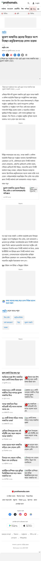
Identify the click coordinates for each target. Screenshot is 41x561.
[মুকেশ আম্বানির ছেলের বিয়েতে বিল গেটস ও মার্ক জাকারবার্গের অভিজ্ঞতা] (34, 189)
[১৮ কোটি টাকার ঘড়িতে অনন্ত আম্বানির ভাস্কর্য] (32, 422)
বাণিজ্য (27, 9)
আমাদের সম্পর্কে (6, 534)
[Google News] (31, 515)
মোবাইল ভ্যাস (20, 504)
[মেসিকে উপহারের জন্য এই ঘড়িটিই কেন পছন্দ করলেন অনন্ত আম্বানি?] (32, 435)
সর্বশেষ (4, 9)
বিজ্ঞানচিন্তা (29, 496)
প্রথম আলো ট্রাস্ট (6, 500)
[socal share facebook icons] (4, 56)
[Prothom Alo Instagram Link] (21, 515)
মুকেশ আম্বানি (29, 322)
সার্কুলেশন (24, 534)
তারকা (6, 328)
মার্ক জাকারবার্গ (8, 322)
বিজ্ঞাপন (16, 534)
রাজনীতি (17, 9)
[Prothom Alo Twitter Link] (16, 515)
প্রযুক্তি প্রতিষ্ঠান (18, 317)
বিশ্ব (22, 9)
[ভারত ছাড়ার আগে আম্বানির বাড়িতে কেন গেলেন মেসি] (32, 448)
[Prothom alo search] (28, 3)
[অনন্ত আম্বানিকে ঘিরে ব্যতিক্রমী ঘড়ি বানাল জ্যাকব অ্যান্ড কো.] (32, 408)
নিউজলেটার (23, 538)
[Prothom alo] (10, 3)
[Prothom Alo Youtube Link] (26, 515)
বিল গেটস (7, 317)
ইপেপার (30, 500)
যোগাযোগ (14, 538)
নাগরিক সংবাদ (11, 496)
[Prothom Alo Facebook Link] (11, 515)
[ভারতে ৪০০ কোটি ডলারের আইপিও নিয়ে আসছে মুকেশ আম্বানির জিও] (32, 394)
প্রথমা (35, 500)
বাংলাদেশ (10, 9)
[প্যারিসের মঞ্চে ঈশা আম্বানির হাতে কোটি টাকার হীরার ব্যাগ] (32, 381)
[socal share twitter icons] (8, 56)
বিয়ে (18, 322)
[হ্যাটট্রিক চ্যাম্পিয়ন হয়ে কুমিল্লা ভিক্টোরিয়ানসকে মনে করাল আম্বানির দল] (32, 475)
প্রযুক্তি (4, 32)
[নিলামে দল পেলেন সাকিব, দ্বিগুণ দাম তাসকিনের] (32, 461)
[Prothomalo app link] (13, 526)
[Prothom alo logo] (20, 492)
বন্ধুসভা (15, 500)
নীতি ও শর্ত (33, 534)
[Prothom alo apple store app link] (27, 526)
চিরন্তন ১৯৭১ (22, 500)
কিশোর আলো (21, 496)
